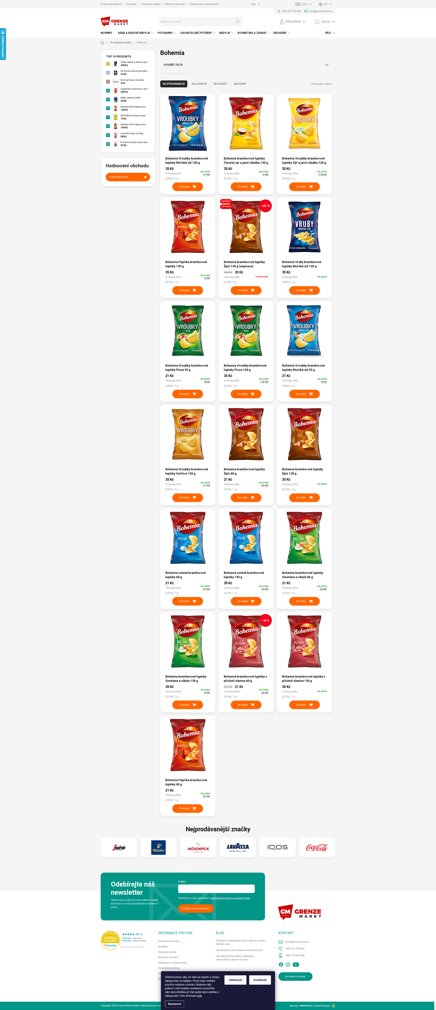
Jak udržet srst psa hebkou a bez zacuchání (239, 950)
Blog (160, 979)
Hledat (237, 21)
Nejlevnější (199, 83)
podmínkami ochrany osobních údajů (230, 898)
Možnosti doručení (175, 4)
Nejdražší (220, 83)
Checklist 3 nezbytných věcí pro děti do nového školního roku (240, 942)
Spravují (294, 1006)
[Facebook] (281, 963)
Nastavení (174, 1004)
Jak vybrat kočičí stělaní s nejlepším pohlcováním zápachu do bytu (235, 958)
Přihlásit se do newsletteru (196, 908)
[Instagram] (287, 963)
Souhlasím (260, 980)
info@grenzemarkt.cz (297, 941)
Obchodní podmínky (169, 968)
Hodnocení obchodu (111, 4)
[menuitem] (108, 33)
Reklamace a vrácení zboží (204, 4)
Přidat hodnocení (118, 177)
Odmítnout (235, 980)
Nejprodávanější (174, 83)
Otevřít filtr (173, 64)
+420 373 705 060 (295, 948)
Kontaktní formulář (295, 976)
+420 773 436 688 (295, 955)
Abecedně (239, 83)
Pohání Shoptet (322, 1005)
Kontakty (132, 4)
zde (199, 995)
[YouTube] (296, 963)
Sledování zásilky (151, 4)
